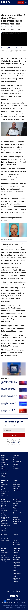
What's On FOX (5, 529)
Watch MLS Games (16, 582)
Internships (15, 517)
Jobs (14, 515)
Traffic (14, 466)
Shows (3, 499)
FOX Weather (16, 468)
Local (2, 457)
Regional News (4, 549)
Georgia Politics (5, 539)
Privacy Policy (15, 442)
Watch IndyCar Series (16, 566)
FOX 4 (19, 27)
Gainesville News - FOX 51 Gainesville (5, 560)
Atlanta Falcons (17, 484)
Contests (15, 505)
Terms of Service (15, 444)
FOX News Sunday (4, 475)
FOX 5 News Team (16, 508)
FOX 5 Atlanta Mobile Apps (4, 472)
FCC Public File (16, 519)
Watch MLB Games (16, 559)
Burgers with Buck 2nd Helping (5, 524)
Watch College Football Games (17, 556)
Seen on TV (16, 503)
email (20, 591)
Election (4, 535)
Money (15, 535)
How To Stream (17, 501)
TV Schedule (4, 530)
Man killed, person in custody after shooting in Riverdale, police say (8, 403)
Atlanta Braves (16, 483)
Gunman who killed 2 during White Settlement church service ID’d (13, 48)
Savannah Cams (17, 461)
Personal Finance (17, 537)
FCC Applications (17, 521)
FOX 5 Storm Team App (16, 463)
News (22, 27)
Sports (15, 481)
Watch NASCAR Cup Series (17, 563)
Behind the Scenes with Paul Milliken (5, 517)
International (4, 464)
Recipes (3, 493)
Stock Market (16, 542)
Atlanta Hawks (16, 486)
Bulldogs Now (4, 514)
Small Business (16, 544)
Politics (3, 466)
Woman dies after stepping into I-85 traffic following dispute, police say (9, 410)
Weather (16, 455)
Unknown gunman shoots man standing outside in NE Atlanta (8, 388)
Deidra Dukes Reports (4, 521)
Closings (15, 457)
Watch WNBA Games (16, 579)
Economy (15, 539)
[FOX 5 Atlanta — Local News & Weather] (5, 2)
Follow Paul (4, 490)
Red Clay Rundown (3, 506)
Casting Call (4, 488)
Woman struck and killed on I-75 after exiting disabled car (9, 395)
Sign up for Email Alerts (17, 513)
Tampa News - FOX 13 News (5, 553)
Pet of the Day (5, 491)
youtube (8, 591)
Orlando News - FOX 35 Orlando (5, 556)
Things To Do (4, 495)
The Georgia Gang (4, 511)
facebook (11, 591)
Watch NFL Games (15, 553)
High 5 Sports (16, 490)
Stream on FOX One (16, 549)
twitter (14, 591)
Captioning (15, 523)
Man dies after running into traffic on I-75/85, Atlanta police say (9, 382)
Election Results (5, 540)
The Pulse (3, 503)
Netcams (15, 459)
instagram (17, 591)
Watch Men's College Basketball (16, 570)
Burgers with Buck (4, 485)
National (3, 462)
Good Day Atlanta (4, 481)
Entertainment (4, 470)
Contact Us (15, 510)
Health (3, 468)
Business (15, 540)
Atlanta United (16, 488)
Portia (2, 508)
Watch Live (20, 2)
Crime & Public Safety (5, 460)
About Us (16, 499)
